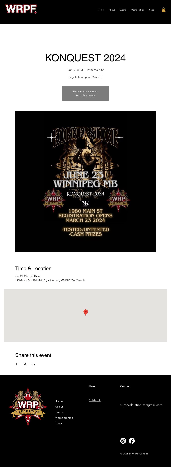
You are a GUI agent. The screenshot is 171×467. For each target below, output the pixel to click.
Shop (58, 423)
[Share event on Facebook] (16, 364)
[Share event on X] (25, 364)
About (59, 407)
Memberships (64, 418)
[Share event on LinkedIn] (33, 364)
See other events (86, 95)
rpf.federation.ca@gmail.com (142, 405)
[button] (163, 9)
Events (59, 412)
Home (59, 401)
